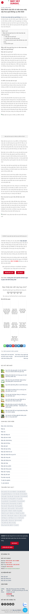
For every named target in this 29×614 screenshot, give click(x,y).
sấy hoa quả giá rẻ (7, 351)
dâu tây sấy (3, 496)
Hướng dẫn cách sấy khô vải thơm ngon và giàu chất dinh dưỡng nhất (7, 356)
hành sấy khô (4, 498)
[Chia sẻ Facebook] (7, 346)
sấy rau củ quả (23, 515)
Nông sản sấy (11, 505)
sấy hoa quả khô (19, 508)
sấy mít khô (3, 515)
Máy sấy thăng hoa (6, 460)
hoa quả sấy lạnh (21, 501)
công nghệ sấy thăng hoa (6, 493)
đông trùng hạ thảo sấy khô (7, 525)
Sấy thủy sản (21, 517)
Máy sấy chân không (6, 440)
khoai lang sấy (13, 503)
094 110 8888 (16, 560)
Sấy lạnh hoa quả (4, 513)
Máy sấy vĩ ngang (5, 471)
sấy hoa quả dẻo (11, 508)
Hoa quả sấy (19, 498)
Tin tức (3, 7)
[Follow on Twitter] (8, 604)
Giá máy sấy (16, 496)
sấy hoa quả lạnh (14, 351)
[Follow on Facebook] (2, 604)
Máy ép (3, 429)
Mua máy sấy (4, 505)
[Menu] (2, 2)
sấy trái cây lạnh (18, 520)
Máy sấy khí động (5, 443)
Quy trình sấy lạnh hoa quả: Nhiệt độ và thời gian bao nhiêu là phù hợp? (15, 400)
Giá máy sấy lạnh (23, 496)
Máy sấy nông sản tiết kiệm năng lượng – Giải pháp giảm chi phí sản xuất (16, 380)
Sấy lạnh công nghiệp (17, 510)
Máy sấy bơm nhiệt (6, 437)
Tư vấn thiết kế (5, 483)
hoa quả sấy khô (13, 501)
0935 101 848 (8, 562)
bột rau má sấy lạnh (12, 491)
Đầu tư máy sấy (12, 522)
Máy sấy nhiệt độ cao (6, 451)
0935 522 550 (10, 566)
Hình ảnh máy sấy (5, 503)
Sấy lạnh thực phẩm (20, 513)
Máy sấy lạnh (4, 446)
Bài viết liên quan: (9, 43)
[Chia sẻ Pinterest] (13, 346)
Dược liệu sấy (10, 496)
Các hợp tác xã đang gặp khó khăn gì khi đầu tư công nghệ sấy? (15, 416)
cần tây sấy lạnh (23, 493)
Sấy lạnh (10, 510)
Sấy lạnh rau (12, 513)
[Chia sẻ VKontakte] (16, 346)
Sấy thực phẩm (4, 520)
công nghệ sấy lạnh (21, 491)
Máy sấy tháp (4, 463)
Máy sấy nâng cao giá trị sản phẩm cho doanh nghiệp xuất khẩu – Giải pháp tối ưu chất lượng (16, 406)
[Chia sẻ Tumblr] (21, 346)
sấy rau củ (16, 515)
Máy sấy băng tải (5, 434)
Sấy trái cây (11, 520)
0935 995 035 (9, 564)
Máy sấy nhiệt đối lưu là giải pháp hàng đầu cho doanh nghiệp (16, 411)
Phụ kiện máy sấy (5, 477)
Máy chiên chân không (7, 426)
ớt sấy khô (16, 525)
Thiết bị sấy (8, 7)
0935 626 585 (9, 560)
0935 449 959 (16, 564)
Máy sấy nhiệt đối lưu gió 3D (8, 454)
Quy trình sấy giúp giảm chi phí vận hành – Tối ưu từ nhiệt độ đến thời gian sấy (16, 370)
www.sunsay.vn (16, 568)
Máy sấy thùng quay (6, 469)
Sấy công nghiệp (18, 505)
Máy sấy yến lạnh (5, 474)
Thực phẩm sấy (4, 522)
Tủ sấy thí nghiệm (5, 480)
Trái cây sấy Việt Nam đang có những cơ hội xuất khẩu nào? (15, 395)
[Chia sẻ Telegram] (24, 346)
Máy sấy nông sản (5, 457)
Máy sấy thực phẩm (6, 466)
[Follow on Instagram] (5, 604)
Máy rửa (3, 431)
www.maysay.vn (8, 568)
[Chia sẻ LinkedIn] (18, 346)
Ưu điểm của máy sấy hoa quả (12, 38)
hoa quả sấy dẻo (4, 501)
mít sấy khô (19, 503)
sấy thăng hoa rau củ (13, 517)
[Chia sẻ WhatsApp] (5, 346)
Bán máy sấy (4, 491)
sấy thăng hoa (4, 517)
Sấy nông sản (10, 515)
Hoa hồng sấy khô (12, 498)
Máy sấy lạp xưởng (6, 449)
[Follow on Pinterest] (13, 604)
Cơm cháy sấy (16, 493)
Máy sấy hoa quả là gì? (10, 36)
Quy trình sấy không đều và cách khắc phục (16, 384)
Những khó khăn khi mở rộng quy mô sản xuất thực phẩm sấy (16, 375)
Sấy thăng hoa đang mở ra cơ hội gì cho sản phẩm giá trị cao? (15, 390)
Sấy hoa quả (3, 508)
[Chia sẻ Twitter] (10, 346)
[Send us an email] (10, 604)
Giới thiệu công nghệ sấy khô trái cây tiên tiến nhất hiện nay (21, 356)
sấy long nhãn (4, 510)
